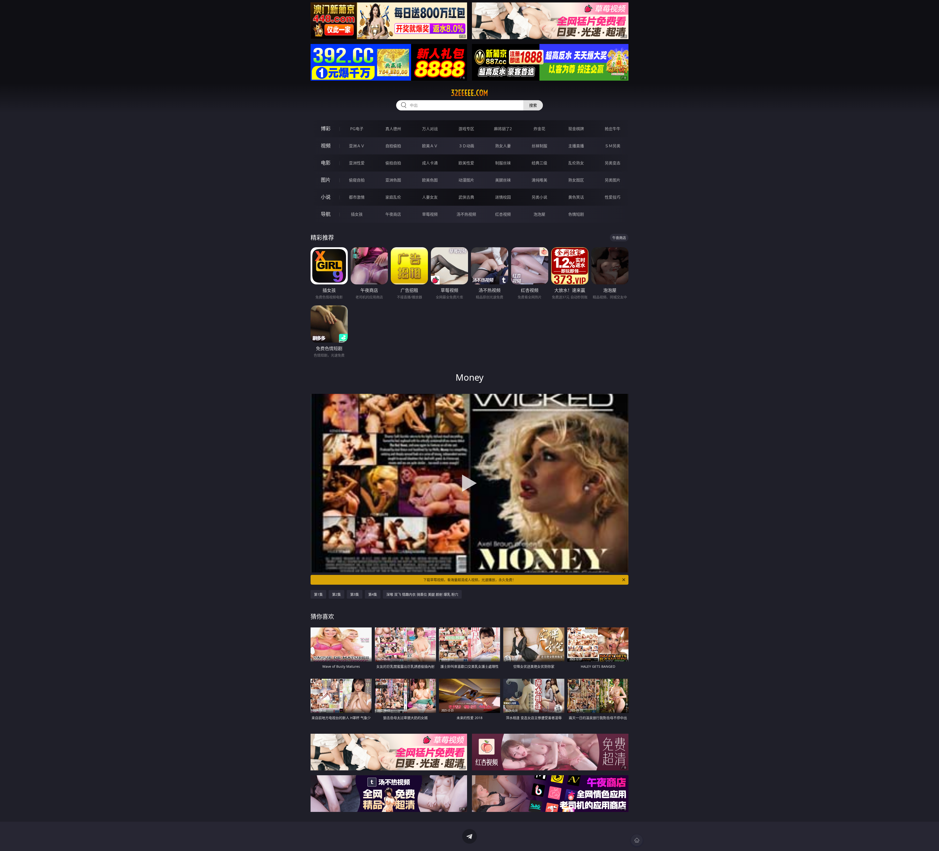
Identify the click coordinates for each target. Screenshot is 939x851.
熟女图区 (576, 180)
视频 (326, 145)
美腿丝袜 (503, 180)
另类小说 (539, 197)
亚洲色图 (393, 180)
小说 (326, 197)
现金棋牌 (576, 128)
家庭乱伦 (393, 197)
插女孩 (357, 214)
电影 (326, 163)
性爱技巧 (612, 197)
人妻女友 (430, 197)
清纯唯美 (539, 180)
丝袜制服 (539, 146)
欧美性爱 (466, 163)
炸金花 (539, 128)
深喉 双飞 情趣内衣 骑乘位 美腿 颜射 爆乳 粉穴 (422, 594)
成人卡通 (430, 163)
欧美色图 (430, 180)
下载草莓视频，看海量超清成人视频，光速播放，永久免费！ (469, 579)
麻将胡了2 (503, 128)
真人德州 (393, 128)
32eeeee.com (469, 93)
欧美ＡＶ (430, 146)
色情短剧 (576, 214)
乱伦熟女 (576, 163)
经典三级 (539, 163)
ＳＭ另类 (612, 146)
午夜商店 (393, 214)
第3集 (354, 594)
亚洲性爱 (357, 163)
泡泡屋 (539, 214)
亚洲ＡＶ (357, 146)
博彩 (326, 128)
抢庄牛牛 (612, 128)
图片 (326, 180)
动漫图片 (466, 180)
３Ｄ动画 (466, 146)
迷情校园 (503, 197)
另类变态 (612, 163)
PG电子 (356, 128)
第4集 (372, 594)
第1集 (318, 594)
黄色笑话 (576, 197)
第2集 (336, 594)
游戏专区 (466, 128)
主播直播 (576, 146)
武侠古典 (466, 197)
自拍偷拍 (393, 146)
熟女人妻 (503, 146)
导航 (326, 214)
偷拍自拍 (393, 163)
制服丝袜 (503, 163)
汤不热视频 (466, 214)
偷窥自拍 (357, 180)
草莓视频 (430, 214)
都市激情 (357, 197)
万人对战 (430, 128)
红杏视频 (503, 214)
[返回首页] (637, 840)
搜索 (533, 105)
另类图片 (612, 180)
